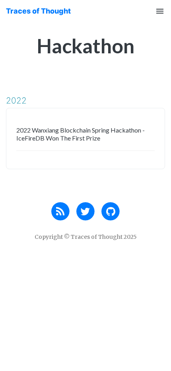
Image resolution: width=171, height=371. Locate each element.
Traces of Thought (38, 11)
